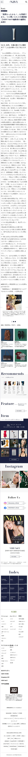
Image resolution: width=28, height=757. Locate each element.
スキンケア (12, 621)
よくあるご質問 (15, 723)
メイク (11, 618)
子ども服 (20, 626)
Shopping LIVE (5, 677)
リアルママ (21, 636)
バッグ (2, 621)
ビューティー (13, 616)
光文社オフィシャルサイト (14, 726)
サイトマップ (14, 721)
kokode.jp (6, 746)
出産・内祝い (21, 624)
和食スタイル (17, 738)
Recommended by (19, 394)
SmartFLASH (13, 741)
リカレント (12, 660)
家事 (2, 658)
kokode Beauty (13, 746)
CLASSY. (9, 735)
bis (12, 738)
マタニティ (3, 638)
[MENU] (2, 2)
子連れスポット (22, 621)
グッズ (20, 629)
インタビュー (13, 652)
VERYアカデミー (13, 655)
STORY (18, 735)
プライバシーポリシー (19, 718)
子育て (20, 616)
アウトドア (3, 653)
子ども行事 (21, 631)
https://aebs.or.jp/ (19, 700)
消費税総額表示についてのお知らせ (14, 707)
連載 (11, 649)
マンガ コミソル (14, 743)
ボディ (11, 626)
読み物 (11, 662)
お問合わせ (23, 723)
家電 (2, 666)
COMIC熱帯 (20, 741)
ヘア (11, 624)
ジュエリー (3, 624)
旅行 (2, 655)
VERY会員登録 (5, 683)
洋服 (2, 626)
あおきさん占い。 (5, 670)
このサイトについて (8, 718)
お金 (2, 663)
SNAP (2, 635)
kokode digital (14, 749)
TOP (2, 562)
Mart (23, 735)
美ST (9, 738)
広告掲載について (6, 723)
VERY (13, 735)
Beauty (3, 8)
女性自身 (7, 741)
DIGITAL (15, 713)
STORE (20, 713)
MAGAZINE (8, 713)
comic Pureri (6, 743)
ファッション (4, 616)
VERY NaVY (4, 680)
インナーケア (13, 629)
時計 (2, 640)
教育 (20, 634)
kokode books (21, 746)
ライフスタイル (5, 645)
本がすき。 (22, 743)
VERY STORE (5, 674)
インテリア (3, 650)
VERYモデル (12, 657)
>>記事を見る (19, 291)
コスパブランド (4, 629)
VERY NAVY (14, 2)
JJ (4, 735)
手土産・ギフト (4, 661)
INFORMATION (14, 715)
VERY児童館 (21, 618)
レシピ (2, 648)
